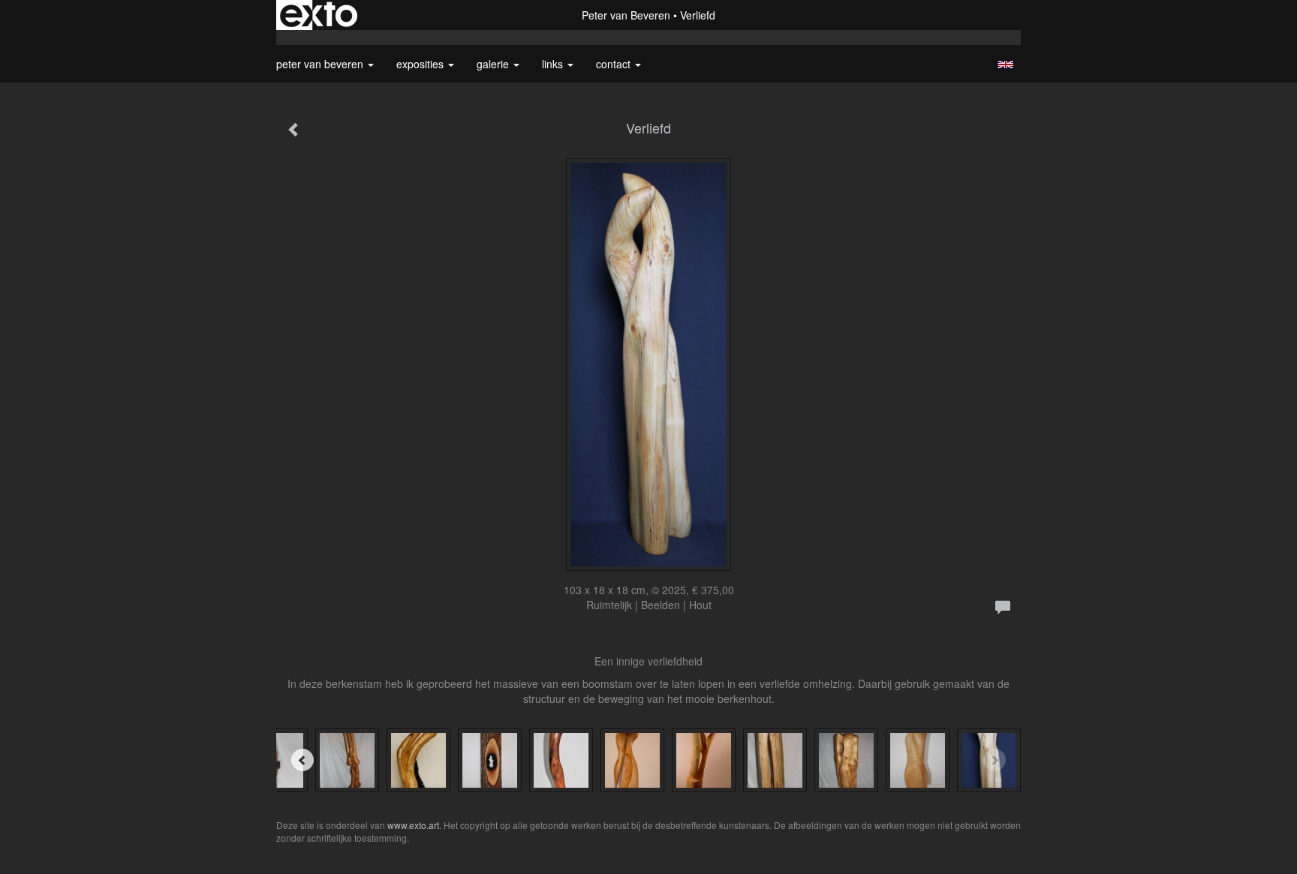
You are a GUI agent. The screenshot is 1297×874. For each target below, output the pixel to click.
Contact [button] (614, 63)
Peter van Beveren (626, 15)
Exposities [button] (421, 63)
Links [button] (554, 63)
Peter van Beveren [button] (321, 63)
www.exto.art (413, 824)
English (1005, 64)
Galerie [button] (494, 63)
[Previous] (302, 760)
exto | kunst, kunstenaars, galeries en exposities (318, 15)
